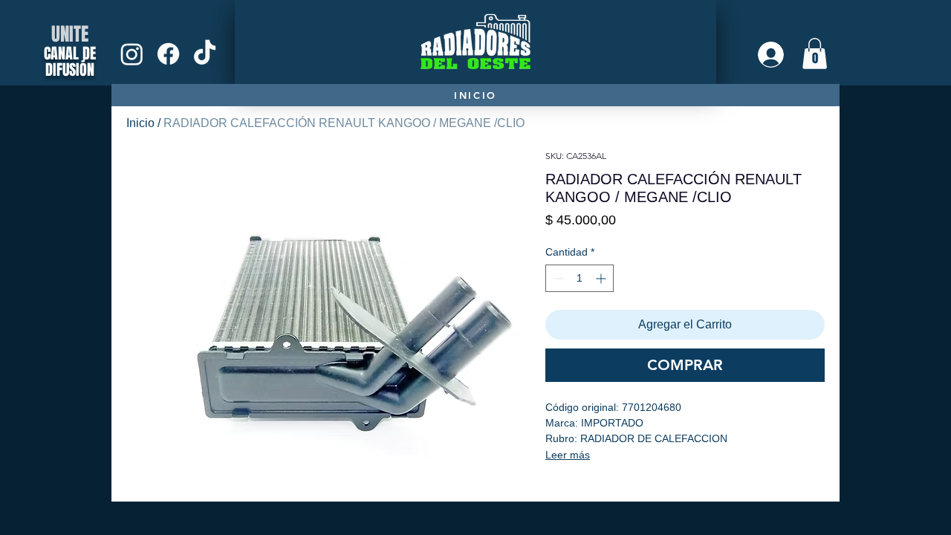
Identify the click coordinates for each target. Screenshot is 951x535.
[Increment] (602, 278)
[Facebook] (168, 53)
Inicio (140, 123)
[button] (815, 53)
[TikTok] (204, 53)
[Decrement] (557, 278)
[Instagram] (131, 53)
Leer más (567, 455)
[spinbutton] (579, 278)
